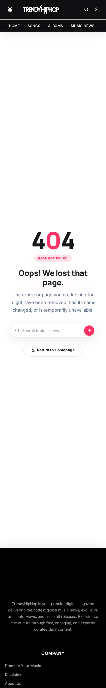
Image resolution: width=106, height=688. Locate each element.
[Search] (86, 9)
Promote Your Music (23, 665)
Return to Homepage (56, 350)
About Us (13, 683)
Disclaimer (14, 674)
